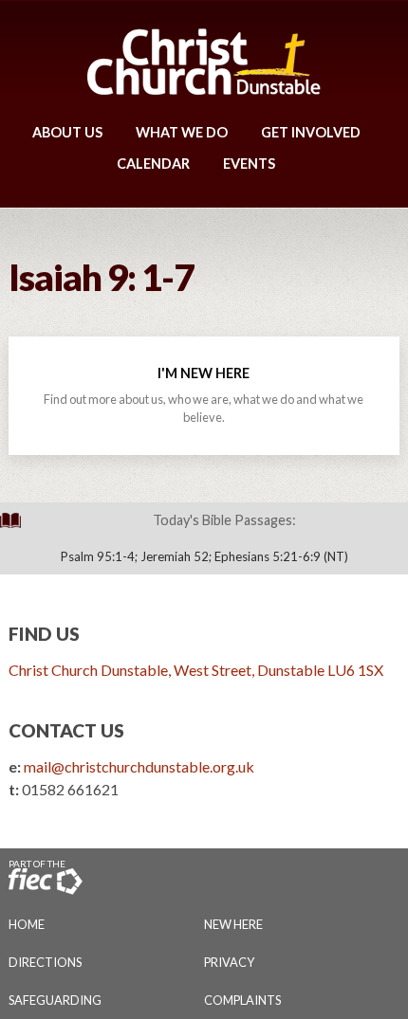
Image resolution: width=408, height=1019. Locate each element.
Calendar (153, 163)
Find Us (44, 634)
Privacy (229, 962)
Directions (45, 962)
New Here (233, 924)
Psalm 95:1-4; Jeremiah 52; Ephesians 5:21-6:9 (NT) (204, 556)
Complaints (242, 1000)
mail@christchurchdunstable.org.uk (139, 766)
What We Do (182, 132)
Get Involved (311, 132)
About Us (67, 132)
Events (249, 163)
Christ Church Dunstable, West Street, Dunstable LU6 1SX (196, 670)
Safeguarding (55, 1000)
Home (27, 924)
